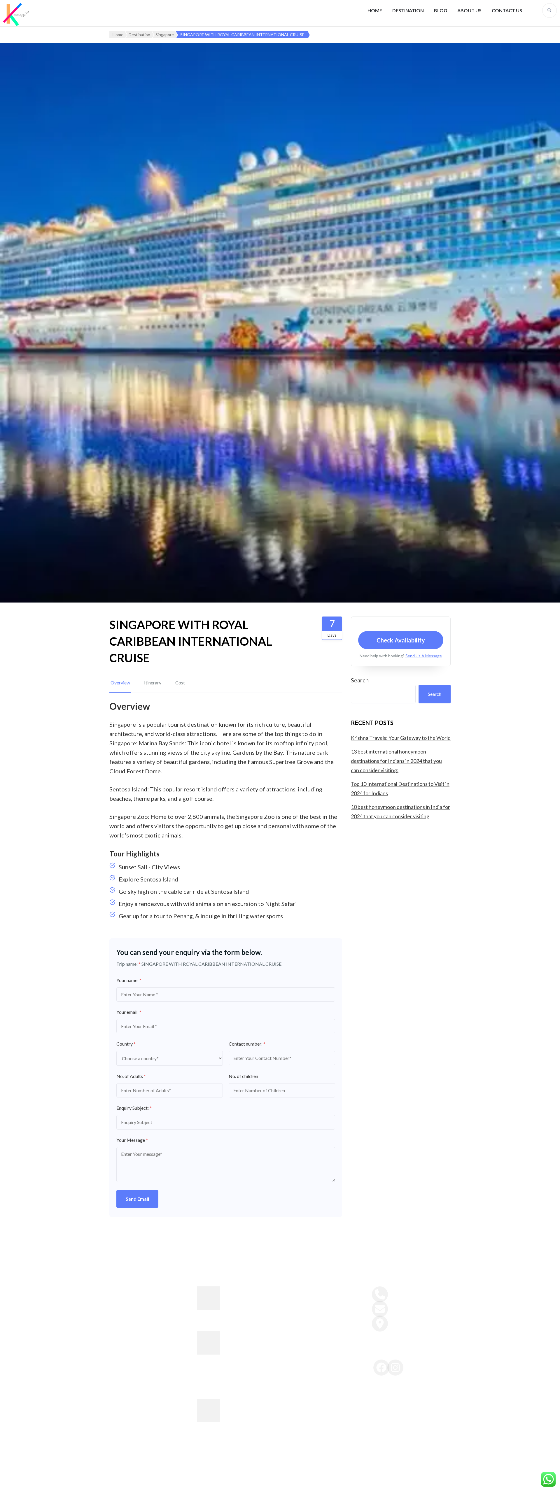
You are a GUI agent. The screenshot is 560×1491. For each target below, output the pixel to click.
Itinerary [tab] (152, 682)
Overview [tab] (120, 682)
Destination (408, 10)
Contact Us (507, 10)
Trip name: (128, 964)
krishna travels (229, 1480)
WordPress (374, 1480)
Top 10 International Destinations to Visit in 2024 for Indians (250, 1410)
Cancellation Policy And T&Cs (317, 1343)
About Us (469, 10)
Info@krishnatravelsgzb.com (418, 1306)
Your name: (128, 980)
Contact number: (247, 1043)
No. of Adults (131, 1076)
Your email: (128, 1012)
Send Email (137, 1199)
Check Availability (401, 640)
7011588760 (401, 1291)
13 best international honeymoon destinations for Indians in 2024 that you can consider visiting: (396, 760)
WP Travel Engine (310, 1480)
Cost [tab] (180, 682)
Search (360, 680)
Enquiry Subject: (134, 1108)
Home (375, 10)
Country (126, 1043)
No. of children (243, 1076)
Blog (440, 10)
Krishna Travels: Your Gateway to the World (401, 738)
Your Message (132, 1140)
